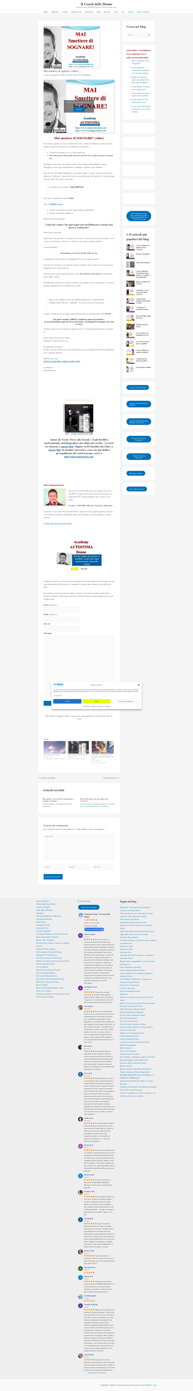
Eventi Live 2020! (126, 946)
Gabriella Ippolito (90, 1295)
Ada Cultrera (88, 1006)
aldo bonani (88, 1046)
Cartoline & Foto (42, 928)
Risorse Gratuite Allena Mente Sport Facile (135, 1069)
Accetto (79, 109)
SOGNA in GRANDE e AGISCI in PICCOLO (62, 361)
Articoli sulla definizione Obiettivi (138, 404)
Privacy (131, 12)
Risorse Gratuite (143, 12)
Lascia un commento (51, 75)
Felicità (39, 946)
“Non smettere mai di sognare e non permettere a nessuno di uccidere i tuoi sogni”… (103, 757)
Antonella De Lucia (90, 987)
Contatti (65, 12)
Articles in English (43, 907)
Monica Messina (89, 934)
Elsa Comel (88, 1073)
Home (46, 12)
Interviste (107, 12)
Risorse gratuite (42, 985)
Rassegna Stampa (135, 473)
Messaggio (48, 633)
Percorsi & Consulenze (128, 1051)
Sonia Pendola (89, 1354)
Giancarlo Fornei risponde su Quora (133, 1024)
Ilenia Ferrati (88, 1276)
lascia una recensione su (93, 929)
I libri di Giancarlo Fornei (129, 1039)
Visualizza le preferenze (125, 701)
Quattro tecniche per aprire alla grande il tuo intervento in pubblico (140, 80)
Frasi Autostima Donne (128, 1018)
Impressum (107, 706)
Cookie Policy (86, 706)
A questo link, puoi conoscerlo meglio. (58, 523)
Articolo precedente (46, 778)
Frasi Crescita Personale (129, 1021)
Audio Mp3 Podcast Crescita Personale (134, 934)
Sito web (47, 623)
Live (123, 12)
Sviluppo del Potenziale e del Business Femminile (138, 1087)
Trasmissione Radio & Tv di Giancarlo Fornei (53, 994)
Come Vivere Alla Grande (129, 985)
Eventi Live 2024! (126, 949)
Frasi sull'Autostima (136, 489)
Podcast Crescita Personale (130, 1054)
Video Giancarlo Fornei (69, 75)
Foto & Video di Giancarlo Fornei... (133, 1015)
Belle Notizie (41, 922)
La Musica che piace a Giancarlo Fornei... (135, 1042)
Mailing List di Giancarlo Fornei (132, 1033)
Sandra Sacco (88, 1118)
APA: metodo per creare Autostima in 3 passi (136, 913)
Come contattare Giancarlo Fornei (132, 970)
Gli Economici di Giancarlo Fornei (49, 952)
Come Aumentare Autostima (130, 967)
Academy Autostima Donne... (130, 910)
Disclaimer (89, 12)
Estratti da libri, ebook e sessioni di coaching (52, 943)
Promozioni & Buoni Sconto (46, 976)
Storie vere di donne (43, 991)
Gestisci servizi (58, 695)
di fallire (56, 204)
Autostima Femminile (44, 919)
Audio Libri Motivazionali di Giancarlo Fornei (137, 931)
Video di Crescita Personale (138, 457)
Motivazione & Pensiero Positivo (48, 970)
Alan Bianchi (88, 1218)
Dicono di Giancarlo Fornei (130, 991)
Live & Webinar (42, 967)
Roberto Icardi (89, 1175)
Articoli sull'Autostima (137, 387)
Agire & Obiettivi (42, 901)
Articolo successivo (111, 778)
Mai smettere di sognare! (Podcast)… (78, 755)
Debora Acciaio (89, 1250)
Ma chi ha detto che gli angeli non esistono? (94, 799)
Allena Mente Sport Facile (45, 904)
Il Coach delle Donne (96, 3)
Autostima (40, 913)
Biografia (55, 12)
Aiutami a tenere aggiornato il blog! (133, 916)
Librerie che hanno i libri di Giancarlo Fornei (52, 961)
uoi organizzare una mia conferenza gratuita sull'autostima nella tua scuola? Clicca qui (138, 216)
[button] (139, 685)
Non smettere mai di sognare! (52, 755)
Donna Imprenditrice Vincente (47, 937)
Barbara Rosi (88, 1145)
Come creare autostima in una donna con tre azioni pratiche (141, 109)
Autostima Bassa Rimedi (129, 937)
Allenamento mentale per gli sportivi (133, 922)
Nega (96, 701)
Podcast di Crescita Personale (139, 439)
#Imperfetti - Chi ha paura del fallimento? (135, 907)
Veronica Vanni (89, 1191)
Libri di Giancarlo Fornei (45, 964)
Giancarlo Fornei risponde (45, 949)
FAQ (98, 12)
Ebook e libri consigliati (45, 940)
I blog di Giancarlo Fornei (129, 1036)
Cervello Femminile (43, 931)
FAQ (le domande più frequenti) (131, 1012)
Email (50, 614)
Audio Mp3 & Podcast (44, 910)
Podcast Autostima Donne (45, 973)
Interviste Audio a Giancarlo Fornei (133, 1063)
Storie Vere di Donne (88, 907)
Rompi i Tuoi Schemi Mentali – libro (49, 988)
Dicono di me (77, 12)
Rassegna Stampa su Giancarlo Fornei (134, 1060)
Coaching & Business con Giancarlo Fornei (52, 934)
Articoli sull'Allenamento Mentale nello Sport (138, 421)
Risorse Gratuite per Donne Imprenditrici (135, 1072)
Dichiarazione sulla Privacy (97, 706)
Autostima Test (125, 952)
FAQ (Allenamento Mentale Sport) (132, 1009)
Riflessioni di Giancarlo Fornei (47, 982)
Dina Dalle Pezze (89, 1267)
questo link (67, 446)
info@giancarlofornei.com (78, 456)
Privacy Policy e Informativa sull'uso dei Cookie (137, 1057)
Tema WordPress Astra (148, 1385)
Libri (116, 12)
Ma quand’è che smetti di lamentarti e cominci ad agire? (58, 799)
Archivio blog (85, 901)
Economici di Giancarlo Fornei (131, 1006)
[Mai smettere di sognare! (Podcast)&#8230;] (79, 747)
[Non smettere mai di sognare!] (55, 747)
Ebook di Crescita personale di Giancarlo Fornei (137, 1003)
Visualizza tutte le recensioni (96, 1373)
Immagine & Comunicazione (46, 955)
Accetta (67, 701)
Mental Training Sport (128, 1045)
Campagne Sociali (42, 925)
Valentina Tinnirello (91, 1304)
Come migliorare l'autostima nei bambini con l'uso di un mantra (140, 70)
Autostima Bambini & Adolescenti (48, 916)
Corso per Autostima (127, 988)
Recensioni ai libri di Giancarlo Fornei (50, 979)
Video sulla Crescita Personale (131, 1090)
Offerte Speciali (125, 1048)
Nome (50, 605)
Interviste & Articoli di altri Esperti (49, 958)
